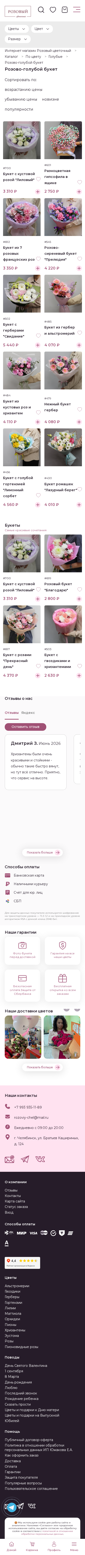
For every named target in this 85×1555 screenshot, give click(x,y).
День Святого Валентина (26, 1366)
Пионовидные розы (21, 1347)
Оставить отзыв (25, 727)
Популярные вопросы (23, 1483)
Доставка (13, 1461)
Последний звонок (21, 1393)
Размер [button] (14, 39)
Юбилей (12, 1421)
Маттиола (13, 1313)
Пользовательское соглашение (31, 1488)
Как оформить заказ (21, 1455)
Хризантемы (15, 1330)
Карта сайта (15, 1201)
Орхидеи (12, 1319)
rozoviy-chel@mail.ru (31, 1117)
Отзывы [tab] (12, 713)
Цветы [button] (13, 29)
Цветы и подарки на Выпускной (32, 1415)
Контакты (13, 1196)
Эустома (12, 1336)
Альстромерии (17, 1286)
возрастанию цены (23, 89)
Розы (9, 1341)
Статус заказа (16, 1207)
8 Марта (12, 1376)
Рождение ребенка (21, 1399)
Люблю (11, 1388)
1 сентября (14, 1371)
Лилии (10, 1308)
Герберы (12, 1297)
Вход (9, 1212)
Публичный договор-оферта (29, 1440)
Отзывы (11, 1190)
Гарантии (13, 1472)
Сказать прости (18, 1404)
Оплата (11, 1466)
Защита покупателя (21, 1477)
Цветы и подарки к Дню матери (32, 1410)
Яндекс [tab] (28, 713)
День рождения (18, 1382)
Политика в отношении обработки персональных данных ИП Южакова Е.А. (39, 1447)
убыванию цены (21, 99)
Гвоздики (12, 1291)
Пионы (10, 1325)
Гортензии (13, 1302)
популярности (19, 109)
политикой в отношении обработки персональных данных (47, 1532)
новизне (50, 99)
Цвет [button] (38, 29)
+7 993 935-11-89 (28, 1107)
